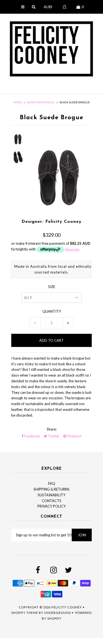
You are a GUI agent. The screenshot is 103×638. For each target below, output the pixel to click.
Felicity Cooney (67, 607)
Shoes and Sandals (41, 102)
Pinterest (74, 436)
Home (17, 102)
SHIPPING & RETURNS (51, 489)
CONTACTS (51, 501)
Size (51, 286)
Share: (52, 429)
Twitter (53, 436)
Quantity (51, 311)
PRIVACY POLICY (51, 506)
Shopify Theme (24, 612)
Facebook (31, 436)
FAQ (51, 483)
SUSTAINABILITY (51, 495)
